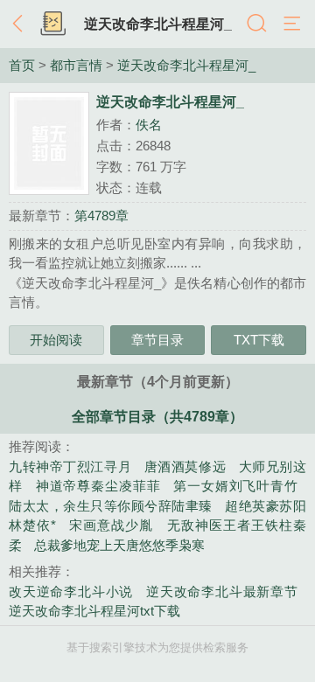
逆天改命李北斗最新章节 (222, 591)
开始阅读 (56, 339)
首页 (22, 66)
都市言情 (76, 66)
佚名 (149, 124)
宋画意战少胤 (111, 525)
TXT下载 (259, 339)
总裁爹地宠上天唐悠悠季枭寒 (119, 545)
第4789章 (101, 215)
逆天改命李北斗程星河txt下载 (94, 610)
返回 (22, 24)
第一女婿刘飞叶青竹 (235, 485)
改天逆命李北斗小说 (71, 591)
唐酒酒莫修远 (185, 466)
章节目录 (157, 339)
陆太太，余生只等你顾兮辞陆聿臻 (111, 505)
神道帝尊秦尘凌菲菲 (98, 485)
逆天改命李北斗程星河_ (158, 23)
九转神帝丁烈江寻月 (70, 466)
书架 (52, 24)
